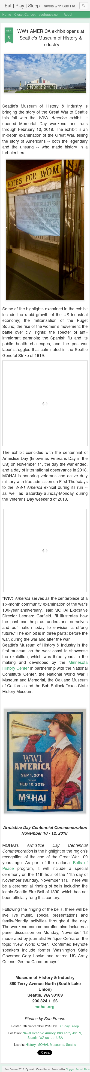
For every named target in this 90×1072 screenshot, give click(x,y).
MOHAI (42, 1044)
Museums (57, 1044)
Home (6, 14)
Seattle (71, 1044)
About (68, 14)
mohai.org (44, 1007)
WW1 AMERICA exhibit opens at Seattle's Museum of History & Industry (50, 38)
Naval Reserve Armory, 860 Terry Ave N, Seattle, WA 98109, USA (52, 1035)
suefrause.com (49, 14)
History (31, 1044)
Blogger (70, 1069)
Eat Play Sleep (68, 1026)
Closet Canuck (25, 14)
